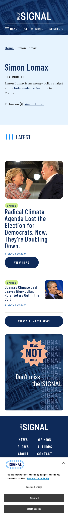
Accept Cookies (34, 508)
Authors (44, 446)
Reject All (34, 497)
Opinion (45, 439)
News (23, 439)
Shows (23, 446)
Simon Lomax (15, 254)
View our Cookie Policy (38, 478)
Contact (44, 454)
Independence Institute (31, 88)
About (23, 454)
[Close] (63, 463)
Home (9, 48)
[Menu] (11, 28)
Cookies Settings (34, 486)
